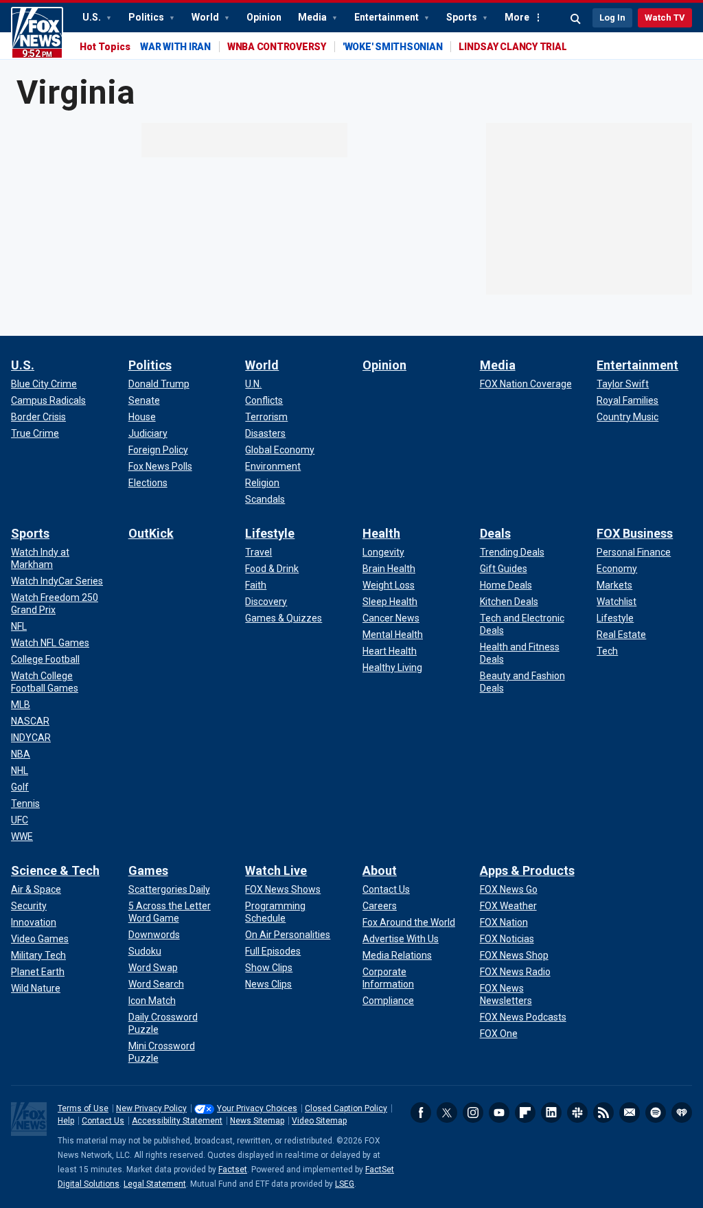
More (517, 17)
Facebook (421, 1112)
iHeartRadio (681, 1112)
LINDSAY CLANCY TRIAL (512, 46)
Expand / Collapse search (576, 19)
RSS (603, 1112)
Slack (577, 1112)
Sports (462, 17)
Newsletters (629, 1112)
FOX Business (635, 533)
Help (66, 1121)
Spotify (655, 1112)
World (206, 17)
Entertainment (387, 17)
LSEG (344, 1184)
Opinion (263, 17)
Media (313, 17)
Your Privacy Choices (257, 1108)
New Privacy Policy (151, 1108)
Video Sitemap (319, 1121)
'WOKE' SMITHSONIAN (393, 46)
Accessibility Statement (177, 1121)
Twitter (447, 1112)
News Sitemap (257, 1121)
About (379, 870)
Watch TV (665, 17)
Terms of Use (83, 1108)
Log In (612, 17)
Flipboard (525, 1112)
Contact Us (103, 1121)
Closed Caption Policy (346, 1108)
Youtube (499, 1112)
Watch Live (276, 870)
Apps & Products (527, 870)
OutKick (151, 533)
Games (148, 870)
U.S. (92, 17)
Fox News (37, 33)
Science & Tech (55, 870)
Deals (495, 533)
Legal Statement (155, 1184)
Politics (147, 17)
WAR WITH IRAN (175, 46)
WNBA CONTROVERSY (276, 46)
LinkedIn (551, 1112)
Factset (232, 1169)
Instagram (473, 1112)
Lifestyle (270, 533)
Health (381, 533)
